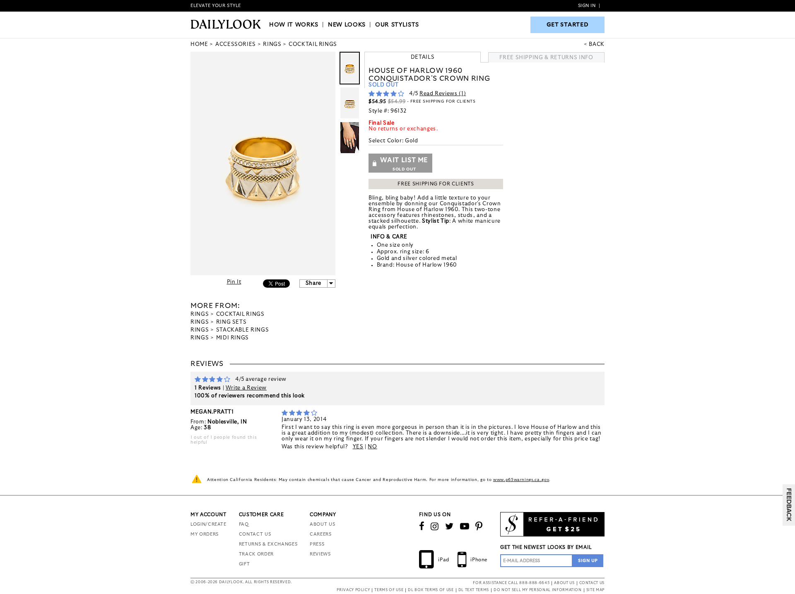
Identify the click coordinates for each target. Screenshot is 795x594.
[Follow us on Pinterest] (479, 526)
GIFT (244, 564)
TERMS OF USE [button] (388, 590)
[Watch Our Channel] (465, 526)
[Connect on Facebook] (422, 526)
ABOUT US (322, 524)
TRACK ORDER (256, 554)
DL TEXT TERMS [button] (473, 590)
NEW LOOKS (347, 25)
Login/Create (208, 524)
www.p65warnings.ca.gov (521, 480)
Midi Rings (232, 338)
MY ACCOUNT (208, 514)
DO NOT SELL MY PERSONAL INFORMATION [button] (538, 590)
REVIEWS (320, 554)
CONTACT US (255, 534)
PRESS (317, 544)
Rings (199, 314)
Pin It (234, 282)
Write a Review (246, 388)
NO (372, 447)
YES (358, 447)
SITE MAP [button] (595, 590)
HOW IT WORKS (293, 25)
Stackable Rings (242, 330)
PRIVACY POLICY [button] (353, 590)
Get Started (568, 25)
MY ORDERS (204, 534)
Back (597, 44)
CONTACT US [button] (592, 583)
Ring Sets (231, 322)
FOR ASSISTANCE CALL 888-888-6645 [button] (511, 583)
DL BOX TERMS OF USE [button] (430, 590)
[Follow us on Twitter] (449, 526)
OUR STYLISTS (397, 25)
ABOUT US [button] (564, 583)
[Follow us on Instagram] (435, 526)
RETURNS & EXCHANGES (268, 544)
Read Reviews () (442, 93)
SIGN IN (587, 5)
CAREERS (321, 534)
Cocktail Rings (240, 314)
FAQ (244, 524)
